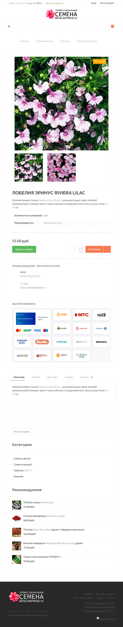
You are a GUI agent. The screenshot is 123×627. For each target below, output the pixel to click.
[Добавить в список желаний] (107, 249)
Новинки (18, 476)
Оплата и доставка (83, 597)
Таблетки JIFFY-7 (23, 470)
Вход (93, 3)
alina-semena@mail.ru (54, 3)
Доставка (52, 377)
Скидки (68, 377)
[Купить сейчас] (24, 249)
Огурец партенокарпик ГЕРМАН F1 (42, 556)
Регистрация (107, 3)
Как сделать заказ (104, 594)
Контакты (111, 597)
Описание (19, 377)
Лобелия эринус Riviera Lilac (38, 502)
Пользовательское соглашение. (99, 607)
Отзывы (86, 377)
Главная (88, 594)
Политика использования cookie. (99, 611)
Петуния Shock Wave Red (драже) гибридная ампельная (53, 529)
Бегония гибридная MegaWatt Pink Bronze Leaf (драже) (53, 543)
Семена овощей (23, 464)
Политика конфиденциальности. (99, 603)
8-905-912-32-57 (17, 3)
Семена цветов (22, 458)
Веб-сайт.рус (42, 615)
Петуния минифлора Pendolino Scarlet (44, 515)
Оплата (35, 377)
